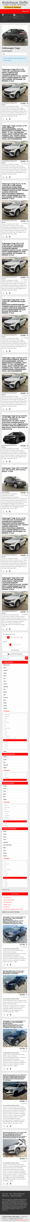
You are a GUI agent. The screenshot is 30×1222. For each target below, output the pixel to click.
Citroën (5, 670)
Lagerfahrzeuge (8, 662)
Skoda (5, 703)
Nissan (5, 692)
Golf (5, 720)
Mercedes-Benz (7, 845)
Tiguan (5, 744)
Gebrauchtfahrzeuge (9, 828)
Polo (5, 730)
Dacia (4, 675)
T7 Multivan (6, 736)
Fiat (4, 678)
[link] (3, 119)
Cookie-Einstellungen (16, 1196)
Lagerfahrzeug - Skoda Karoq (15, 1100)
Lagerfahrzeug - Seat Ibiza (15, 993)
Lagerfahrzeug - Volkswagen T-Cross (15, 941)
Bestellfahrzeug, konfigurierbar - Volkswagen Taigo (15, 93)
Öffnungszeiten (7, 902)
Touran (5, 748)
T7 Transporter (7, 819)
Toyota (5, 708)
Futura (5, 684)
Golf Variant (6, 722)
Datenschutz (5, 1196)
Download (6, 907)
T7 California (7, 815)
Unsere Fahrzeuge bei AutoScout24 (13, 909)
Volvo (4, 751)
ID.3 (5, 724)
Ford (4, 681)
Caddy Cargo (6, 714)
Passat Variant (7, 728)
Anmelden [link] (16, 894)
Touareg (6, 746)
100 (18, 637)
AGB (11, 1194)
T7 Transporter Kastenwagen (10, 738)
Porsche (5, 697)
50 (14, 637)
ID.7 (5, 726)
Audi (4, 667)
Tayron (5, 742)
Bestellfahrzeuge (8, 783)
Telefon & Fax (7, 904)
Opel (4, 694)
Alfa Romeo (6, 665)
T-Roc (5, 734)
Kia (4, 689)
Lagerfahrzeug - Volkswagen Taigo (15, 489)
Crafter (5, 718)
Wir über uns (7, 897)
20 (11, 637)
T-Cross (5, 732)
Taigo (5, 740)
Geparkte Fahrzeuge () (15, 654)
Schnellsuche (15, 650)
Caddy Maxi (6, 716)
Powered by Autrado (22, 1220)
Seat (4, 700)
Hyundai (5, 686)
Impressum (5, 1194)
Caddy (5, 805)
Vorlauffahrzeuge (9, 754)
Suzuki (5, 705)
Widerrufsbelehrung (18, 1194)
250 (21, 637)
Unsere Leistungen (8, 900)
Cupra (5, 673)
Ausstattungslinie (7, 51)
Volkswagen (6, 711)
